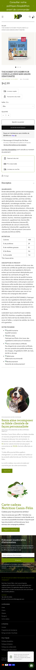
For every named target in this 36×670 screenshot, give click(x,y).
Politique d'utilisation (7, 644)
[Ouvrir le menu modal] (2, 17)
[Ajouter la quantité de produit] (3, 115)
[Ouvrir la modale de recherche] (30, 17)
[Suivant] (33, 6)
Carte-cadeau (5, 619)
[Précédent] (3, 6)
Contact (4, 627)
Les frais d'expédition (9, 150)
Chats (3, 607)
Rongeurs (4, 616)
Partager (6, 176)
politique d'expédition (18, 5)
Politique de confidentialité (9, 647)
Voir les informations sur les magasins (14, 145)
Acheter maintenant (18, 127)
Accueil (4, 25)
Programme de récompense (9, 630)
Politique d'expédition (7, 641)
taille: (5, 102)
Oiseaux (4, 613)
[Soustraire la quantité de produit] (8, 115)
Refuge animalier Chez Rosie (9, 633)
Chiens (3, 610)
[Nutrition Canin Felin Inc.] (18, 16)
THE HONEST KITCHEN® (10, 79)
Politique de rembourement (9, 650)
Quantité (5, 112)
